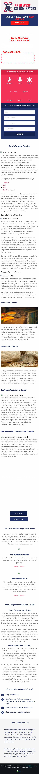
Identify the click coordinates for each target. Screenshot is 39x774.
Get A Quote (19, 513)
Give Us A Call (18, 519)
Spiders (20, 100)
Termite (9, 100)
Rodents (25, 92)
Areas (30, 768)
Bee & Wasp (14, 92)
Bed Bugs (6, 190)
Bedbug (29, 83)
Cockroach (10, 83)
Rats (4, 188)
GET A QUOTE (19, 23)
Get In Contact (19, 567)
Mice (4, 185)
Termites (6, 183)
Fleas (29, 100)
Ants (20, 83)
